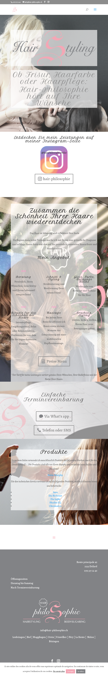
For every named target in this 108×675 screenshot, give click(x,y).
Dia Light (55, 499)
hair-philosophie (56, 178)
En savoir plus (59, 671)
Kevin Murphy (55, 475)
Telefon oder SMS (56, 430)
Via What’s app (56, 416)
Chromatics (55, 506)
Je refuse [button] (81, 671)
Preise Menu (56, 361)
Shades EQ (55, 502)
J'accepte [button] (70, 671)
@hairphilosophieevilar (54, 152)
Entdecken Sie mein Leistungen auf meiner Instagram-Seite (54, 139)
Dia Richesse (55, 495)
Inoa (55, 492)
